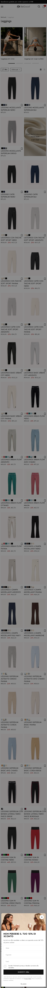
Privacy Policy (27, 978)
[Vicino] (42, 917)
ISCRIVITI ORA (23, 972)
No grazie (23, 984)
